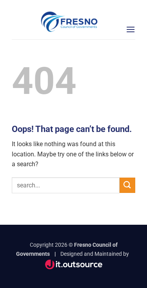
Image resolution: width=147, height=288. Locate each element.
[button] (130, 29)
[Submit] (127, 185)
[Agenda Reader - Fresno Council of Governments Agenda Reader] (69, 21)
